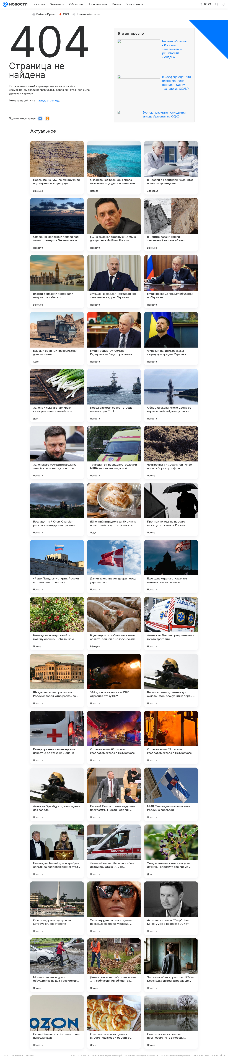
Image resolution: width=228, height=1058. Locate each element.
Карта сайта (218, 1055)
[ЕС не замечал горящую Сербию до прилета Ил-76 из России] (114, 224)
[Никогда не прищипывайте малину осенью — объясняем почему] (57, 623)
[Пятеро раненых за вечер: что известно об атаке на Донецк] (57, 737)
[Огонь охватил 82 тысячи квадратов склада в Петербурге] (114, 737)
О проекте (84, 1055)
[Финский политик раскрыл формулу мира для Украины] (171, 338)
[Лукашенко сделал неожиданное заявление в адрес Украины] (114, 281)
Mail (6, 1055)
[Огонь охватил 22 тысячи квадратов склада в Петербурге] (171, 737)
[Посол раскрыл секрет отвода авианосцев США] (114, 395)
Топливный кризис (88, 14)
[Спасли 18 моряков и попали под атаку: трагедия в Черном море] (57, 224)
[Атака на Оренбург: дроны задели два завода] (57, 794)
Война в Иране (46, 14)
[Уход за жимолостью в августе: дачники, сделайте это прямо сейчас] (171, 851)
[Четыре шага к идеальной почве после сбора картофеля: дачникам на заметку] (171, 452)
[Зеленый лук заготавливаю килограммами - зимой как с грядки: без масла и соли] (57, 395)
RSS (73, 1055)
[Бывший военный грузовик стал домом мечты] (57, 338)
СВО (66, 14)
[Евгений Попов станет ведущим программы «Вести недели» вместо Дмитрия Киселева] (114, 794)
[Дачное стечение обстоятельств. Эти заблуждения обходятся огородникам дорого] (114, 965)
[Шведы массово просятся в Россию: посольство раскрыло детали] (57, 680)
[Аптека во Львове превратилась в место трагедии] (171, 623)
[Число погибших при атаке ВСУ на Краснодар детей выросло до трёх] (171, 965)
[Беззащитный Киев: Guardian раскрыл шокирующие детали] (57, 509)
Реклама (30, 1055)
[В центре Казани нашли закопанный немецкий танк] (171, 224)
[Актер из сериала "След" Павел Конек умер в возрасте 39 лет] (171, 908)
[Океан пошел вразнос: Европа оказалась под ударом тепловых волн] (114, 168)
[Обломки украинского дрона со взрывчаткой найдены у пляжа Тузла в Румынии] (171, 395)
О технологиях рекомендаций (107, 1055)
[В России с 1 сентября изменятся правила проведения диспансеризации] (171, 168)
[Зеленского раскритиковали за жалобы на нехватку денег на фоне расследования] (57, 452)
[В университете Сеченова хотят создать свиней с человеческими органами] (114, 623)
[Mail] (5, 4)
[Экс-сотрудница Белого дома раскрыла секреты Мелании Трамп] (114, 908)
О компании (17, 1055)
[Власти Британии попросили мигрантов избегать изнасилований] (57, 281)
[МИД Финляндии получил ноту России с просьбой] (171, 794)
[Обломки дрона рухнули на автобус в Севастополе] (57, 908)
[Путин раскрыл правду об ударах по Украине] (171, 281)
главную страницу (47, 100)
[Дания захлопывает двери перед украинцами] (114, 566)
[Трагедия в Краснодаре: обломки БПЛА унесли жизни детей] (114, 452)
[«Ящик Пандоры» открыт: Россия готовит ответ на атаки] (57, 566)
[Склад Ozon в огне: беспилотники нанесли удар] (57, 1022)
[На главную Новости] (17, 4)
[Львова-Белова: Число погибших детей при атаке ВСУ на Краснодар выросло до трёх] (114, 851)
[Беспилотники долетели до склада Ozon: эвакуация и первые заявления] (171, 680)
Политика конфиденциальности (141, 1055)
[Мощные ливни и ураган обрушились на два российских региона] (57, 965)
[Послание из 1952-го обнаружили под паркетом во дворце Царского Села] (57, 168)
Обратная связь (201, 1055)
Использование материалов (175, 1055)
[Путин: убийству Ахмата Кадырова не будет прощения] (114, 338)
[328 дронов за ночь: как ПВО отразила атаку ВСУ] (114, 680)
